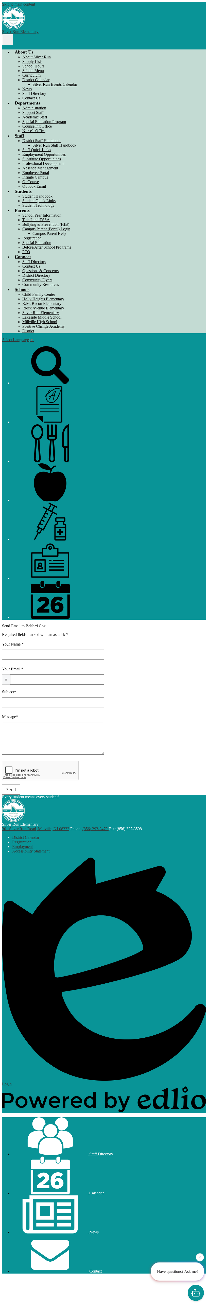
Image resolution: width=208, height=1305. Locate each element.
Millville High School (39, 322)
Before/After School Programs (46, 247)
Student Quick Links (39, 201)
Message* (10, 717)
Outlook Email (34, 186)
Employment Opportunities (44, 154)
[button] (24, 52)
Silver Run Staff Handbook (54, 145)
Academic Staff (34, 117)
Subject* (9, 692)
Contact (95, 1271)
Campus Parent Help (49, 233)
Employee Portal (35, 172)
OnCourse (30, 182)
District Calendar (35, 80)
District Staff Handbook (41, 140)
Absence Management (40, 168)
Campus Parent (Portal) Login (46, 229)
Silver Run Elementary (40, 312)
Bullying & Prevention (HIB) (45, 224)
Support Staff (33, 112)
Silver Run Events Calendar (54, 84)
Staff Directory (34, 93)
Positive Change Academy (43, 326)
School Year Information (41, 215)
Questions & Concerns (40, 271)
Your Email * (12, 669)
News (27, 89)
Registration (32, 238)
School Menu (33, 70)
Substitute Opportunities (41, 159)
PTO (26, 252)
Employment (22, 846)
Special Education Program (44, 121)
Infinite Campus (35, 177)
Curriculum (31, 75)
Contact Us (31, 98)
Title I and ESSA (36, 220)
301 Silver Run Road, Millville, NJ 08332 (35, 829)
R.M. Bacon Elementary (41, 303)
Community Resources (40, 284)
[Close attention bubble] (200, 1258)
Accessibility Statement (30, 851)
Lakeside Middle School (41, 317)
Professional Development (43, 163)
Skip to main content (18, 4)
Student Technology (38, 205)
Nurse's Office (33, 131)
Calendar (96, 1193)
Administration (34, 108)
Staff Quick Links (36, 150)
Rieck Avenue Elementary (43, 308)
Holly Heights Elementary (43, 299)
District (28, 331)
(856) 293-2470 (95, 829)
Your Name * (13, 644)
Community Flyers (37, 280)
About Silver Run (36, 57)
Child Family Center (38, 294)
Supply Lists (32, 61)
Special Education (36, 242)
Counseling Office (37, 126)
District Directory (36, 275)
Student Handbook (37, 196)
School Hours (33, 66)
